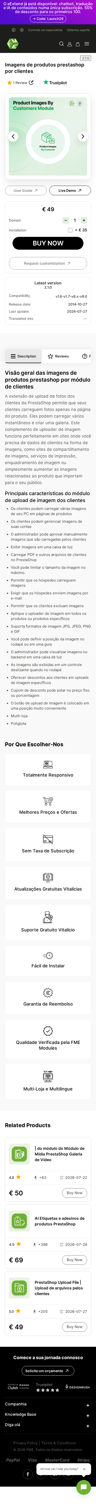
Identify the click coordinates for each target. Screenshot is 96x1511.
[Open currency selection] (14, 30)
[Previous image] (13, 136)
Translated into (21, 318)
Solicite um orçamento (44, 1371)
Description (26, 356)
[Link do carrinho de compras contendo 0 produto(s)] (78, 44)
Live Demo (67, 191)
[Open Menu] (87, 44)
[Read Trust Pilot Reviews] (55, 82)
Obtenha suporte (78, 30)
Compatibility (19, 295)
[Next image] (83, 136)
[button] (61, 44)
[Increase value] (84, 220)
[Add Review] (31, 82)
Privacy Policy (25, 1443)
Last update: (19, 311)
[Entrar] (69, 44)
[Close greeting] (84, 1469)
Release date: (20, 304)
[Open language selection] (22, 30)
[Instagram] (28, 1474)
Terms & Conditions (58, 1443)
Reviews (62, 356)
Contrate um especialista (45, 30)
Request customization (44, 263)
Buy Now (48, 243)
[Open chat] (83, 1487)
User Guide (23, 191)
